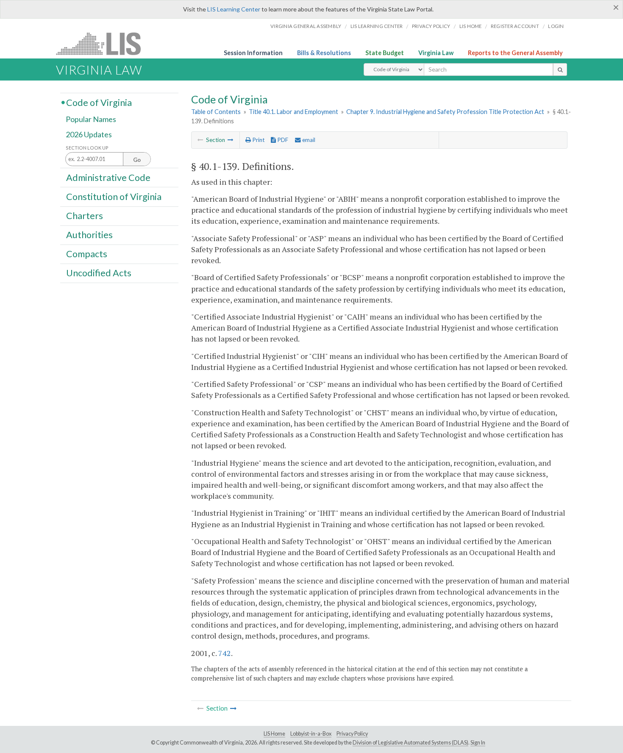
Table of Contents (216, 111)
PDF (282, 139)
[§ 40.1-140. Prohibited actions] (231, 139)
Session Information (253, 52)
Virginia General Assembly (305, 26)
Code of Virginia (99, 102)
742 (224, 653)
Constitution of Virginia (113, 196)
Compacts (86, 253)
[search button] (560, 69)
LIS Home (274, 734)
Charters (84, 215)
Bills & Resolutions (324, 52)
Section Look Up (87, 147)
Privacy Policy (431, 26)
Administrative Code (108, 177)
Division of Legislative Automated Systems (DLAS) (410, 742)
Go (137, 159)
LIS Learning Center (233, 9)
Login (556, 26)
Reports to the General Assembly (515, 52)
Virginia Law (435, 52)
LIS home (470, 26)
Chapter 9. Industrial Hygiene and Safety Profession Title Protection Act (445, 111)
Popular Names (91, 119)
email (308, 139)
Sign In (477, 742)
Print (257, 139)
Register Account (515, 26)
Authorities (89, 234)
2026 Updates (89, 134)
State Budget (384, 52)
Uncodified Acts (98, 272)
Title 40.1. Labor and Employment (293, 111)
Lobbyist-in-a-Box (310, 734)
